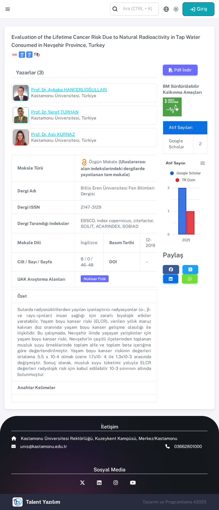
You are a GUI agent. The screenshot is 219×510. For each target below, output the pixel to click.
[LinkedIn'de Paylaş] (171, 278)
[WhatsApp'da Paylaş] (190, 278)
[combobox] (134, 8)
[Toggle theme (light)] (176, 9)
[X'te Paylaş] (190, 269)
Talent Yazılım (43, 502)
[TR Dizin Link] (37, 54)
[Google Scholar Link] (22, 54)
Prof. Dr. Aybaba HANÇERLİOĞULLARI (69, 89)
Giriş (202, 9)
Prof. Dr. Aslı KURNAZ (53, 134)
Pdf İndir (183, 69)
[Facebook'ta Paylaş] (171, 269)
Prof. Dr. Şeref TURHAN (54, 111)
